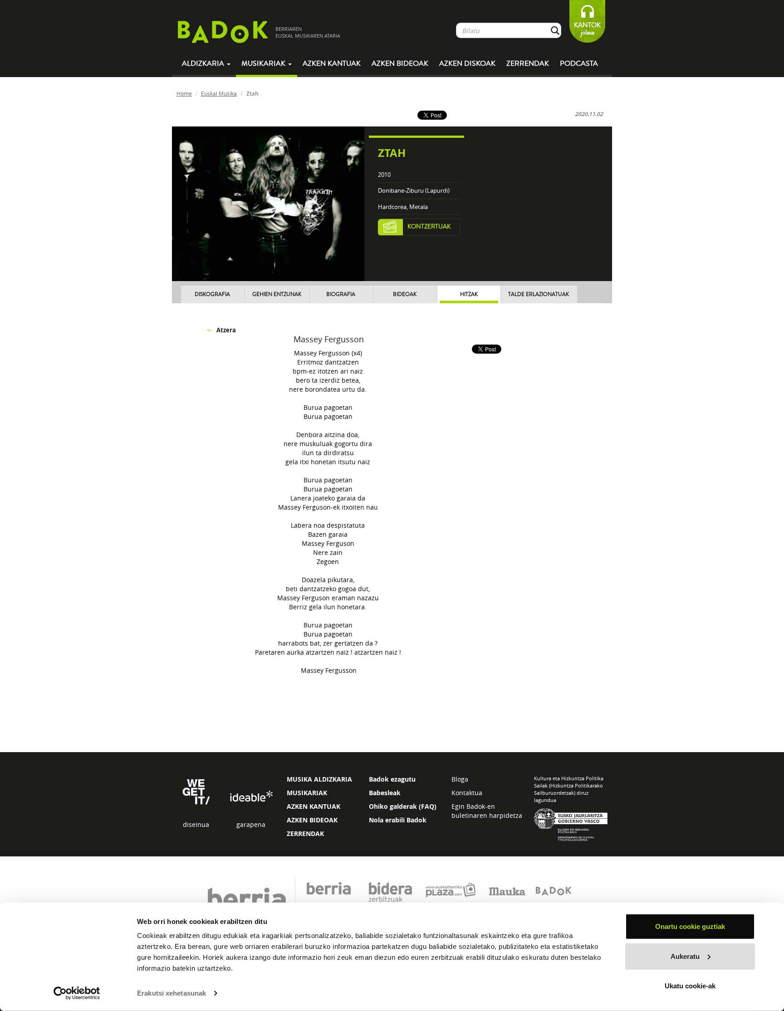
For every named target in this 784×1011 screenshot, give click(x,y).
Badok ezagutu (392, 779)
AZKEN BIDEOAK (312, 820)
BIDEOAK (404, 294)
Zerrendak (527, 63)
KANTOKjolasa (587, 28)
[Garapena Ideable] (251, 796)
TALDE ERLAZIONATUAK (538, 294)
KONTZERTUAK (429, 226)
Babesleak (385, 792)
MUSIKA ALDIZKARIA (319, 779)
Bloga (459, 779)
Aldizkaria (204, 63)
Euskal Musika (219, 93)
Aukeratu (685, 956)
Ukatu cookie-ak (690, 986)
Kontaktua (466, 792)
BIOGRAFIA (340, 294)
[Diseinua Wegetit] (196, 791)
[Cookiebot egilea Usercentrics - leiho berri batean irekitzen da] (77, 993)
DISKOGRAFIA (212, 294)
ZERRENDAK (305, 833)
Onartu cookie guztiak (690, 926)
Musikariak (264, 63)
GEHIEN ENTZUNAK (276, 294)
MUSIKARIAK (307, 792)
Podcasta (579, 63)
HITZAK (469, 294)
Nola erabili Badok (397, 820)
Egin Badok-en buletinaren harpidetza (486, 811)
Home (184, 93)
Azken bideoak (400, 63)
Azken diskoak (467, 63)
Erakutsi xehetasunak (171, 993)
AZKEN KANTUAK (313, 806)
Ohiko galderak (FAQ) (402, 806)
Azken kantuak (332, 63)
